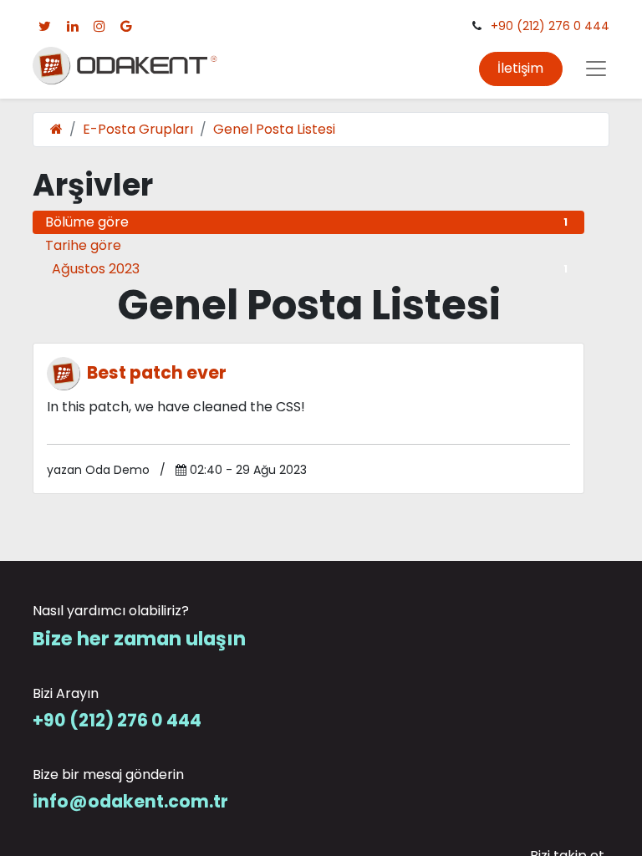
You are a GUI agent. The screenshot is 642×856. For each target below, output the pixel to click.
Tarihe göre (83, 245)
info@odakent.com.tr (130, 801)
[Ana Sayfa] (56, 129)
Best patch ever (157, 373)
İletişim (520, 68)
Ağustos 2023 (310, 268)
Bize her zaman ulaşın (139, 638)
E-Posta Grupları (138, 129)
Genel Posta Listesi (274, 129)
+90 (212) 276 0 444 (550, 26)
